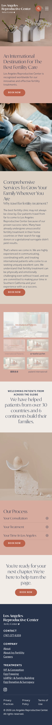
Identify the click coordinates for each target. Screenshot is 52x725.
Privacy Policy (26, 702)
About (7, 649)
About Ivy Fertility (13, 653)
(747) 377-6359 (12, 635)
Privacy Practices (8, 702)
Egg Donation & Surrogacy (18, 682)
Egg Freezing (11, 674)
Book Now (14, 93)
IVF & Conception (13, 670)
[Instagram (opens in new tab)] (5, 689)
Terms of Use (43, 702)
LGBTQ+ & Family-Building (18, 678)
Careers (8, 657)
